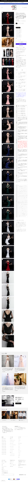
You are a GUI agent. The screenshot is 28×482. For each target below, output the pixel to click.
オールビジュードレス (12, 440)
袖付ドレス (11, 452)
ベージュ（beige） (18, 32)
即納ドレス (11, 438)
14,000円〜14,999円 (4, 446)
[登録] (13, 475)
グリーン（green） (18, 35)
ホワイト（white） (18, 30)
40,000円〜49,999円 (4, 452)
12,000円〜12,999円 (4, 443)
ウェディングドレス (12, 455)
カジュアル (4, 420)
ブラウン (19, 455)
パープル (19, 440)
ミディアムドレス (12, 449)
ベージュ (19, 452)
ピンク (19, 446)
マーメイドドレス (12, 441)
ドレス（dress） (13, 420)
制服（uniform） (21, 420)
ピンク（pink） (18, 33)
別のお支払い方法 (21, 45)
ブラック (19, 438)
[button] (2, 7)
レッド (19, 441)
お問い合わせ (11, 466)
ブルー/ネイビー (20, 443)
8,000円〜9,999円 (4, 440)
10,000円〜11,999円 (4, 441)
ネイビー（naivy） (18, 36)
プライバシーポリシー (4, 466)
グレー (19, 449)
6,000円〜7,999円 (4, 438)
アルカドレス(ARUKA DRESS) (13, 480)
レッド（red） (18, 27)
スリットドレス (11, 446)
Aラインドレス (11, 443)
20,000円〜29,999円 (4, 449)
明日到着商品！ (18, 403)
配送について (11, 463)
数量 (16, 38)
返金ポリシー (3, 469)
